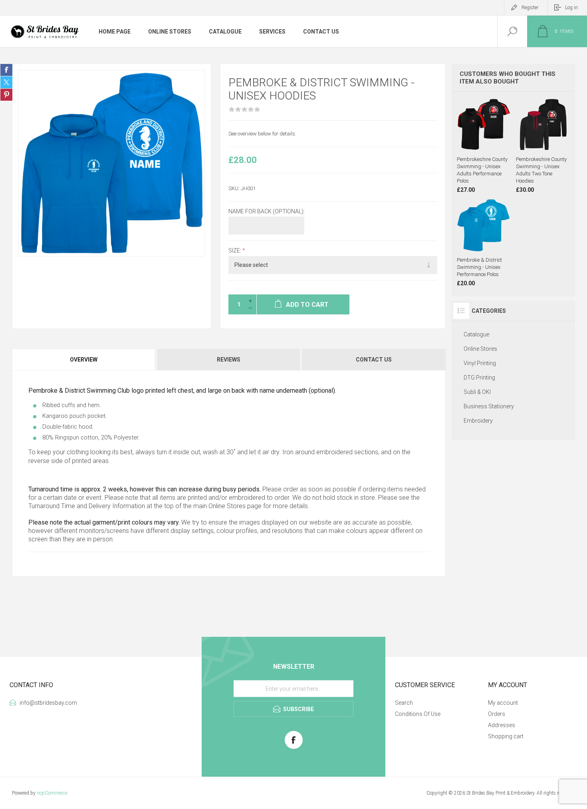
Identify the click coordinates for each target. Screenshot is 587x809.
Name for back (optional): (266, 211)
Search (404, 703)
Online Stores (227, 506)
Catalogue (476, 334)
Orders (496, 714)
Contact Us (374, 359)
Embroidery (478, 420)
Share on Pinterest (6, 95)
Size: (235, 251)
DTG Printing (479, 377)
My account (503, 703)
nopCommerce (52, 793)
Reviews (228, 359)
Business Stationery (489, 406)
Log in (571, 7)
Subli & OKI (477, 392)
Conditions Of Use (417, 714)
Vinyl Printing (480, 363)
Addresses (501, 725)
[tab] (84, 359)
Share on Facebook (6, 70)
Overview (83, 359)
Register (530, 7)
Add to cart (492, 131)
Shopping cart (506, 736)
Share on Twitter (6, 82)
